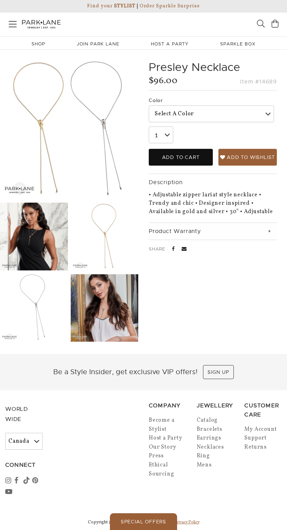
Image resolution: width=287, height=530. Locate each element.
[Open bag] (275, 24)
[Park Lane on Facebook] (18, 481)
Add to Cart (181, 157)
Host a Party (165, 438)
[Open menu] (12, 23)
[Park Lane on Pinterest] (36, 481)
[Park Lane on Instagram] (9, 481)
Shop (38, 44)
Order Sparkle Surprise (170, 6)
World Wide (16, 414)
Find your (111, 6)
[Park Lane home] (71, 23)
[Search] (261, 24)
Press (156, 456)
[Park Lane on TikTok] (27, 481)
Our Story (162, 447)
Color (156, 100)
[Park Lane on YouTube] (9, 492)
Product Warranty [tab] (175, 231)
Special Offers (143, 521)
